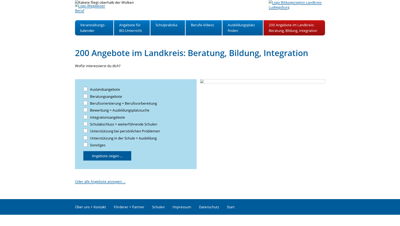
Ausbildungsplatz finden (241, 28)
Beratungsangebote (106, 96)
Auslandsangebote (105, 89)
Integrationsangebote (107, 117)
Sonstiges (97, 145)
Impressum (181, 207)
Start (231, 207)
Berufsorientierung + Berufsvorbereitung (123, 103)
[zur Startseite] (95, 10)
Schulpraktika (166, 25)
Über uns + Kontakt (90, 207)
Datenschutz (209, 207)
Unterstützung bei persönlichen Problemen (125, 131)
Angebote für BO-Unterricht (130, 28)
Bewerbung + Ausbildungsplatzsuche (119, 110)
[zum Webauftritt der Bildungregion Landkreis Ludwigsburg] (297, 7)
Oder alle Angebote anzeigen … (100, 181)
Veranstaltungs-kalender (92, 28)
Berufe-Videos (202, 25)
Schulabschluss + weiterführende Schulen (123, 124)
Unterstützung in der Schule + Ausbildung (123, 138)
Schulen (158, 207)
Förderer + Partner (129, 207)
